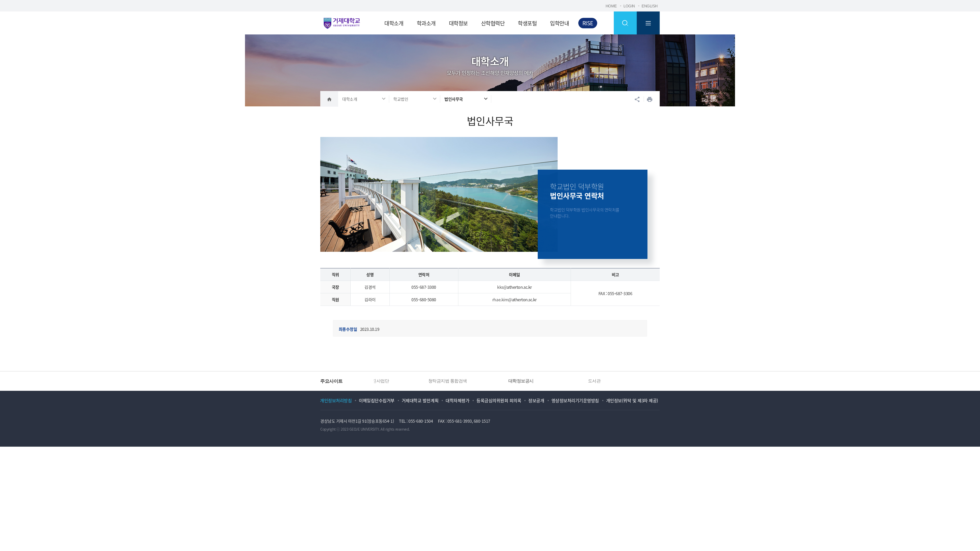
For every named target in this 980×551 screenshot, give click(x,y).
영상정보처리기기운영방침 (575, 400)
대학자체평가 (457, 400)
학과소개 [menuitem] (426, 23)
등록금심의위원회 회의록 (498, 400)
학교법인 (400, 99)
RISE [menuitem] (587, 23)
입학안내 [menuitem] (559, 23)
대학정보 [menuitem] (458, 23)
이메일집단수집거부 (377, 400)
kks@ (502, 287)
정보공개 (536, 400)
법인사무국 (453, 99)
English (650, 6)
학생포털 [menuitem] (527, 23)
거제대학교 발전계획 (420, 400)
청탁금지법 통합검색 (406, 381)
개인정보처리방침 (336, 400)
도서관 (553, 381)
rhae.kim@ (502, 299)
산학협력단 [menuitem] (493, 23)
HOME (611, 6)
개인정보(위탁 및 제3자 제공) (632, 400)
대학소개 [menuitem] (393, 23)
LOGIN (629, 6)
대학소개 (349, 99)
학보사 (626, 381)
